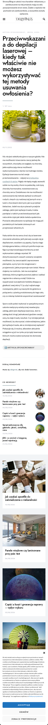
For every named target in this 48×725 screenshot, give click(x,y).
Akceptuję (24, 705)
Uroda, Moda (33, 32)
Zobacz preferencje (24, 719)
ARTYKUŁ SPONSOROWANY (14, 32)
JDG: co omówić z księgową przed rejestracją (14, 439)
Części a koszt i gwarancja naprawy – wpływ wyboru (14, 414)
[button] (44, 652)
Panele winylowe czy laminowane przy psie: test (14, 403)
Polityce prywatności (36, 696)
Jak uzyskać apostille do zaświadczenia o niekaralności (15, 391)
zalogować (13, 370)
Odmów (24, 712)
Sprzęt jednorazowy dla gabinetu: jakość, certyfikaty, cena (15, 428)
